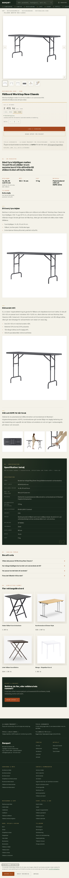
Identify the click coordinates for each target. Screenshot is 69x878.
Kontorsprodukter (40, 793)
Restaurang (29, 6)
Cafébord (4, 812)
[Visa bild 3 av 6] (18, 83)
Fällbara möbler (6, 847)
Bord (3, 826)
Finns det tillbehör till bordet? (12, 576)
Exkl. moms (8, 112)
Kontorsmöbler (40, 770)
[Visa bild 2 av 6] (11, 83)
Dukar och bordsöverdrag (42, 835)
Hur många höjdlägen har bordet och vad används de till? (21, 566)
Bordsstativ (5, 844)
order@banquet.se (7, 752)
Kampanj (55, 748)
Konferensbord (6, 776)
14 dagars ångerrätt (9, 724)
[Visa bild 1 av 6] (5, 83)
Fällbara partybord (41, 812)
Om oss (38, 745)
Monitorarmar (40, 790)
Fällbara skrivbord (40, 796)
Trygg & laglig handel (10, 731)
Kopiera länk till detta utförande (16, 147)
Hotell (56, 6)
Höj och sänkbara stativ (42, 784)
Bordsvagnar (39, 829)
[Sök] (51, 3)
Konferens (7, 6)
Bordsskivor (5, 841)
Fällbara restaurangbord (8, 818)
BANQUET (6, 2)
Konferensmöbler (6, 770)
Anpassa (36, 874)
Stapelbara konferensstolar (9, 778)
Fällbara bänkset (40, 818)
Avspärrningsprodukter (42, 810)
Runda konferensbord (8, 781)
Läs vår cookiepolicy (54, 869)
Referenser (39, 748)
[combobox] (34, 3)
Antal (6, 121)
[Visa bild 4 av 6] (24, 83)
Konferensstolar (6, 773)
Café (39, 6)
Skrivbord (38, 778)
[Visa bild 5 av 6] (31, 83)
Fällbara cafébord (7, 815)
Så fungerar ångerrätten (55, 145)
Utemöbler (5, 838)
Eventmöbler (39, 804)
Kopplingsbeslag (40, 838)
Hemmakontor (40, 773)
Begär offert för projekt (34, 134)
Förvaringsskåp (40, 787)
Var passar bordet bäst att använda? (14, 571)
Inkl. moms (17, 112)
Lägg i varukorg (34, 129)
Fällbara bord (5, 849)
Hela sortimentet (57, 745)
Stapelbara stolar (7, 832)
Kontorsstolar (39, 776)
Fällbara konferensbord (8, 787)
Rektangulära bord (42, 10)
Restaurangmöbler (13, 10)
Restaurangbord (27, 10)
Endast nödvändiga (23, 874)
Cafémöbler (5, 807)
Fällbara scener (40, 815)
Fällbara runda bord (7, 855)
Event (47, 6)
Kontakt (38, 757)
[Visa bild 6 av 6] (37, 83)
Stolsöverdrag (39, 832)
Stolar (3, 829)
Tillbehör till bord (40, 841)
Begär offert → (12, 699)
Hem (3, 10)
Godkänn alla (8, 874)
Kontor (18, 6)
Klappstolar (5, 835)
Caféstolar (5, 810)
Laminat (38, 754)
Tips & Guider (56, 751)
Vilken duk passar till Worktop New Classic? (17, 561)
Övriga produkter (40, 844)
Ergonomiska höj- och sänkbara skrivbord (47, 781)
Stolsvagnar (39, 826)
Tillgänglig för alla (44, 731)
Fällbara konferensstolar (8, 784)
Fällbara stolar (6, 852)
